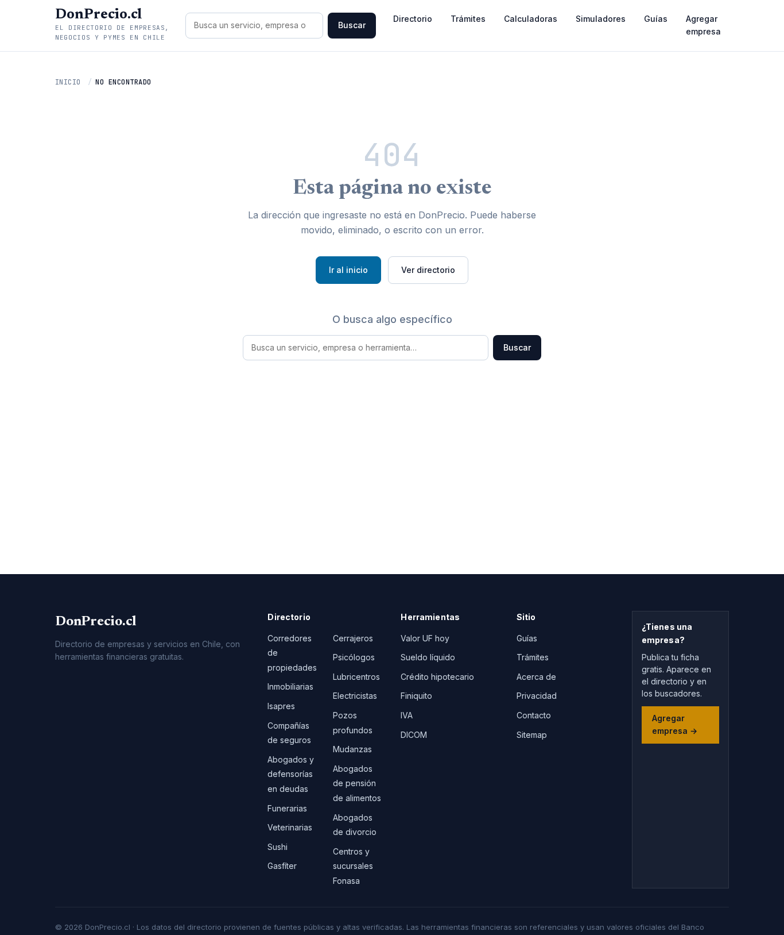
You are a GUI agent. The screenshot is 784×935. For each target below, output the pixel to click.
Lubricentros (356, 677)
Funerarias (287, 808)
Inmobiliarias (290, 686)
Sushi (277, 847)
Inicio (68, 82)
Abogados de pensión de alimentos (357, 783)
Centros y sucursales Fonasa (353, 866)
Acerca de (536, 677)
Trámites (468, 19)
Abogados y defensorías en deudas (290, 774)
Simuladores (601, 19)
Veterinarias (289, 827)
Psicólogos (354, 657)
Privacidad (537, 696)
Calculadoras (530, 19)
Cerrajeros (353, 638)
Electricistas (355, 696)
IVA (407, 715)
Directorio (412, 19)
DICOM (414, 735)
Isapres (281, 706)
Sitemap (532, 735)
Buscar (352, 25)
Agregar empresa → (674, 724)
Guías (655, 19)
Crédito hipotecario (437, 677)
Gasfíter (282, 866)
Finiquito (416, 696)
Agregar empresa (703, 25)
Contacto (534, 715)
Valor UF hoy (425, 638)
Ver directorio (428, 270)
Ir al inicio (348, 270)
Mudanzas (352, 749)
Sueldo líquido (428, 657)
